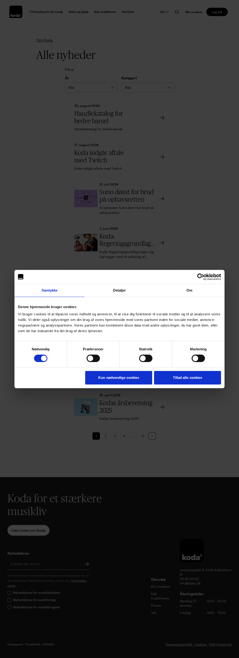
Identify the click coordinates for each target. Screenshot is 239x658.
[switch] (93, 358)
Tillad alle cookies (187, 378)
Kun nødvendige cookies (118, 378)
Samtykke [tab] (50, 290)
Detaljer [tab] (119, 290)
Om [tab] (189, 290)
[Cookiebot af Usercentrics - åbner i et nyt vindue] (200, 276)
